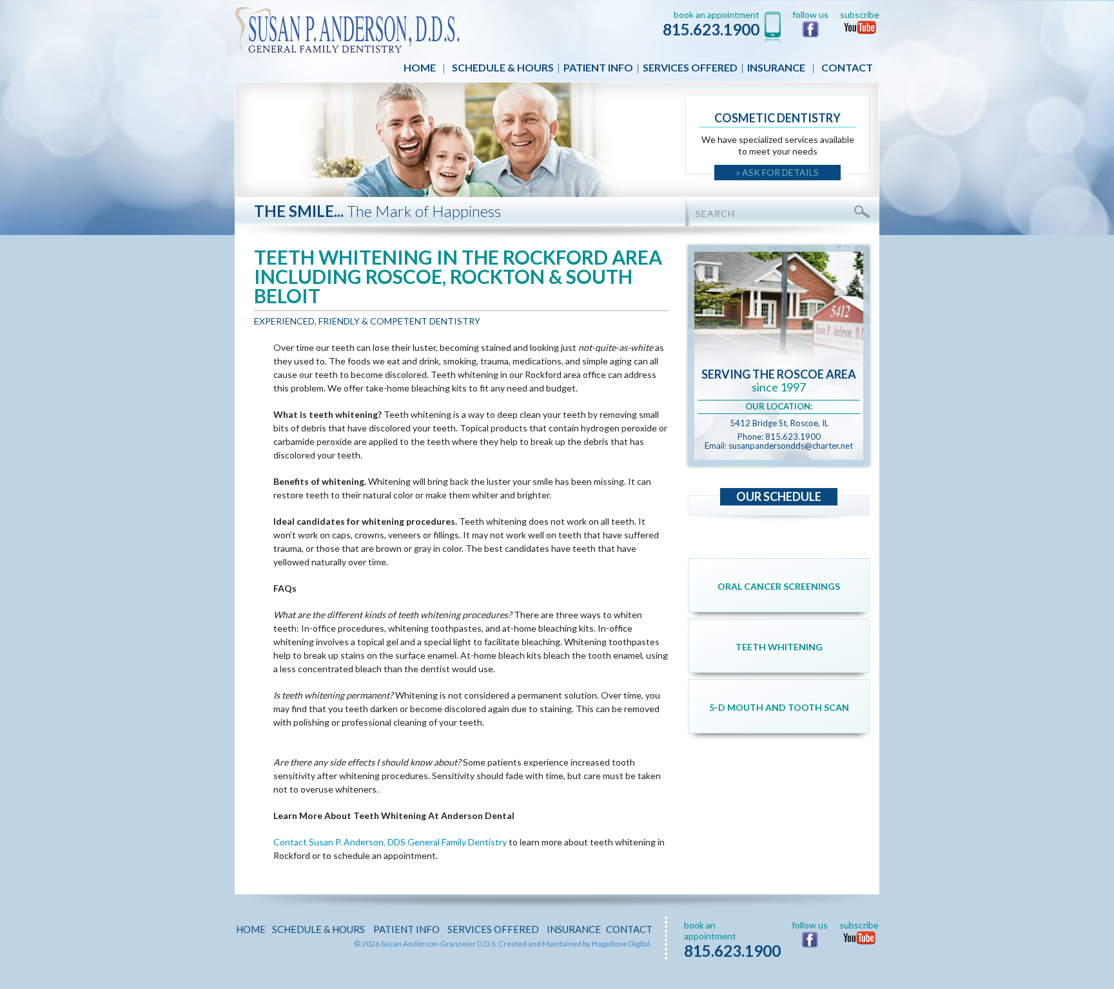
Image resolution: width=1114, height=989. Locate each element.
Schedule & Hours (503, 67)
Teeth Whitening (779, 646)
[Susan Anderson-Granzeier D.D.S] (347, 28)
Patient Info (598, 67)
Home (420, 67)
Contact (847, 67)
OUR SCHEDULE (778, 496)
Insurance (776, 67)
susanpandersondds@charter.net (790, 445)
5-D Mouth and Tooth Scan (779, 707)
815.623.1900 (711, 29)
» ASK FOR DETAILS (777, 172)
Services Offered (690, 67)
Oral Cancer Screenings (779, 586)
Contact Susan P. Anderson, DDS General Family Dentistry (390, 841)
